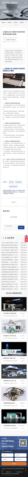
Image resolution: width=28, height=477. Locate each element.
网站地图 (13, 475)
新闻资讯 (16, 22)
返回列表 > (14, 202)
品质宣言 (22, 22)
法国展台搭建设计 (13, 186)
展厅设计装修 (15, 470)
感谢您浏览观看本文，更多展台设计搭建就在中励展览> (14, 192)
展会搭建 (24, 472)
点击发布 (21, 227)
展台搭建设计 (19, 182)
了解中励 (3, 22)
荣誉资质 (10, 22)
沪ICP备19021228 (5, 475)
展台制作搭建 (14, 472)
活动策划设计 (21, 470)
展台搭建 (11, 182)
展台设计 (4, 472)
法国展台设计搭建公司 (11, 39)
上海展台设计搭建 (7, 470)
